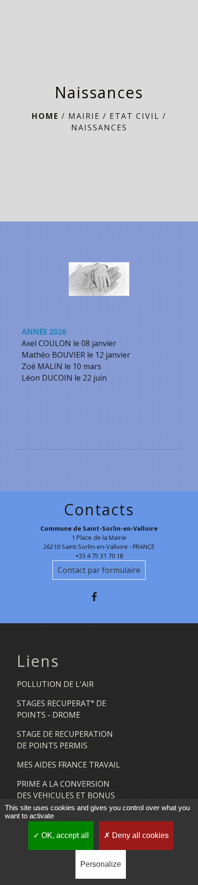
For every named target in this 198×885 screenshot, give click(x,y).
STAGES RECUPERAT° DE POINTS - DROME (61, 709)
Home (45, 116)
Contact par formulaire (99, 570)
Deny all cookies (139, 835)
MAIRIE (84, 116)
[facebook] (99, 596)
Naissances (99, 127)
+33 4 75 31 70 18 (99, 555)
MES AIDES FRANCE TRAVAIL (68, 764)
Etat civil (135, 116)
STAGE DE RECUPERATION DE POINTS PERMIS (65, 740)
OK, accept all (64, 835)
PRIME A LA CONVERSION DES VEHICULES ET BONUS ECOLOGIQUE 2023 (66, 795)
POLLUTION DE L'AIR (55, 684)
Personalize (100, 864)
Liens (38, 661)
